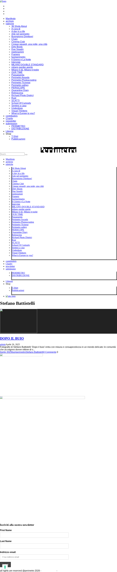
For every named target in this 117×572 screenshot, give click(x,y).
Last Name (6, 541)
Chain (14, 39)
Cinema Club (18, 41)
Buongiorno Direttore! (22, 36)
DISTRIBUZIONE (20, 128)
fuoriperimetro (18, 57)
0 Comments (49, 352)
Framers (15, 54)
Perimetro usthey (20, 85)
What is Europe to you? (23, 113)
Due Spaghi (17, 49)
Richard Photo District (22, 95)
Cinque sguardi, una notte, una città (29, 44)
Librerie (9, 131)
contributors (12, 116)
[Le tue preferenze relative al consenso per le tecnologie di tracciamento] (5, 567)
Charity (9, 118)
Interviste (16, 62)
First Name (6, 530)
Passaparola (17, 75)
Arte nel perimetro (20, 34)
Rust (13, 98)
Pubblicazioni (18, 139)
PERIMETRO (18, 126)
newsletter (11, 121)
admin (3, 344)
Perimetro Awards (20, 77)
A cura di (15, 29)
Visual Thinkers (19, 111)
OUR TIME (17, 72)
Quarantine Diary (20, 90)
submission (11, 123)
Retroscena (17, 93)
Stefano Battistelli (34, 352)
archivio (10, 21)
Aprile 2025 (6, 352)
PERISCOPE (18, 88)
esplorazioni (17, 52)
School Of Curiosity (21, 103)
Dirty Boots (17, 47)
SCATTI (15, 100)
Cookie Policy (49, 570)
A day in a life (18, 31)
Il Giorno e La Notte (21, 59)
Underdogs (17, 108)
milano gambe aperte (22, 67)
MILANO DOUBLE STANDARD (27, 64)
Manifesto (11, 18)
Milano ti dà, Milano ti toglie (25, 70)
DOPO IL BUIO (12, 338)
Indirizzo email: (8, 552)
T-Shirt (14, 136)
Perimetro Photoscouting (23, 80)
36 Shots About (19, 26)
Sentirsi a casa (18, 105)
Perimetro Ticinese (20, 82)
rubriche (10, 23)
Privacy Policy (65, 570)
